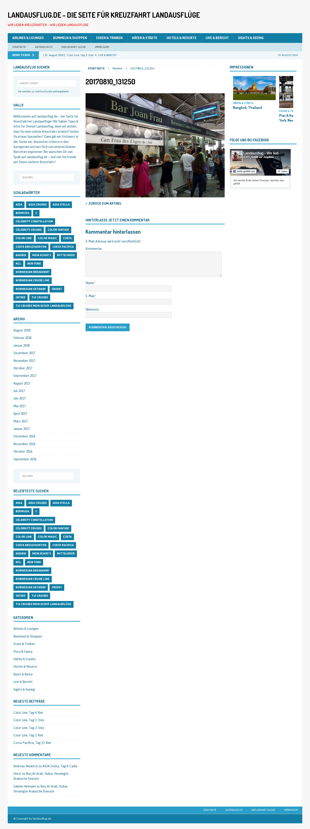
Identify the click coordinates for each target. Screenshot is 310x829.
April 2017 (20, 413)
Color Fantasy (58, 229)
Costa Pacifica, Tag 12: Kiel (32, 743)
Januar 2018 (21, 345)
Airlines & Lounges (28, 38)
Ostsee (20, 297)
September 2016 (24, 459)
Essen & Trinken (109, 38)
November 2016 (24, 444)
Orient (57, 289)
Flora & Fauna (22, 651)
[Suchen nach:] (47, 177)
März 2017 (20, 421)
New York (34, 263)
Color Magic (47, 238)
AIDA (19, 204)
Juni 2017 (19, 398)
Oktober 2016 (22, 451)
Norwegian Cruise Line (32, 280)
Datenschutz (43, 47)
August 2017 (21, 383)
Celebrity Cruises (29, 229)
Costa (67, 238)
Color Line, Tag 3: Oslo (28, 720)
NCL (18, 263)
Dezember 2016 (24, 436)
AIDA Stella (61, 204)
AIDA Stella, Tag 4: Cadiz (59, 766)
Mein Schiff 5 (41, 255)
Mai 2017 (19, 406)
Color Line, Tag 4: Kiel (28, 712)
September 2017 (24, 376)
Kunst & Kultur (23, 674)
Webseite (92, 309)
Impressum (102, 47)
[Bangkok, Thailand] (254, 88)
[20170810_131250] (155, 195)
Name (90, 283)
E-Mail (90, 296)
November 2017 (24, 361)
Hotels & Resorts (181, 38)
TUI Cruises (40, 297)
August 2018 (21, 330)
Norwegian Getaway (31, 289)
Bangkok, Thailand (247, 107)
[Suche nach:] (47, 83)
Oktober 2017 (22, 368)
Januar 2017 (21, 429)
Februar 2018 (22, 338)
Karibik (21, 255)
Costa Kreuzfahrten (31, 246)
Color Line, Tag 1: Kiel (28, 735)
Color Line (24, 238)
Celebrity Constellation (34, 221)
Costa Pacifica (63, 246)
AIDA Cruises (37, 204)
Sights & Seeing (251, 38)
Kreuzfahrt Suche (74, 47)
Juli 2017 (19, 391)
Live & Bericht (217, 38)
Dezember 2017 (24, 353)
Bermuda (22, 213)
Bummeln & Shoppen (70, 38)
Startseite (19, 47)
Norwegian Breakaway (32, 272)
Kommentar (94, 248)
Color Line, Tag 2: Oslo (28, 728)
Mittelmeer (66, 255)
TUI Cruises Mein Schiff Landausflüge (43, 305)
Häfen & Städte (144, 38)
